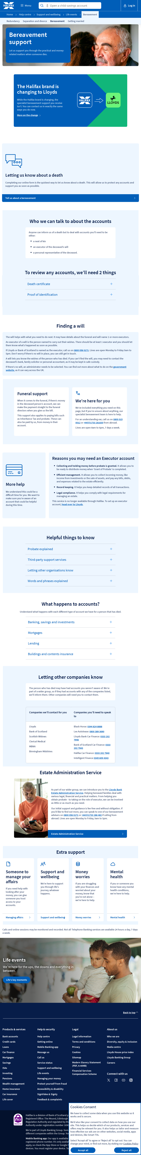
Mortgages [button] (36, 634)
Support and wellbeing (48, 14)
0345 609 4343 (101, 758)
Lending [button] (36, 645)
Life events (71, 14)
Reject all (126, 1150)
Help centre (25, 14)
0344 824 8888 (94, 726)
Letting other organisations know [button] (50, 572)
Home (10, 14)
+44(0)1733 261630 (93, 422)
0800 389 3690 (97, 731)
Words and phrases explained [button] (48, 582)
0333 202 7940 (102, 753)
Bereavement (57, 21)
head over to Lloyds (72, 504)
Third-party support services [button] (47, 561)
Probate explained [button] (40, 550)
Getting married (76, 21)
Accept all (83, 1150)
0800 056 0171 (81, 350)
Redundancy (13, 21)
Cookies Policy (130, 1143)
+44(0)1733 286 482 (92, 815)
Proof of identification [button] (42, 296)
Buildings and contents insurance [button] (50, 655)
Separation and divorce (35, 21)
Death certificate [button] (38, 285)
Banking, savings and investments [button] (51, 623)
